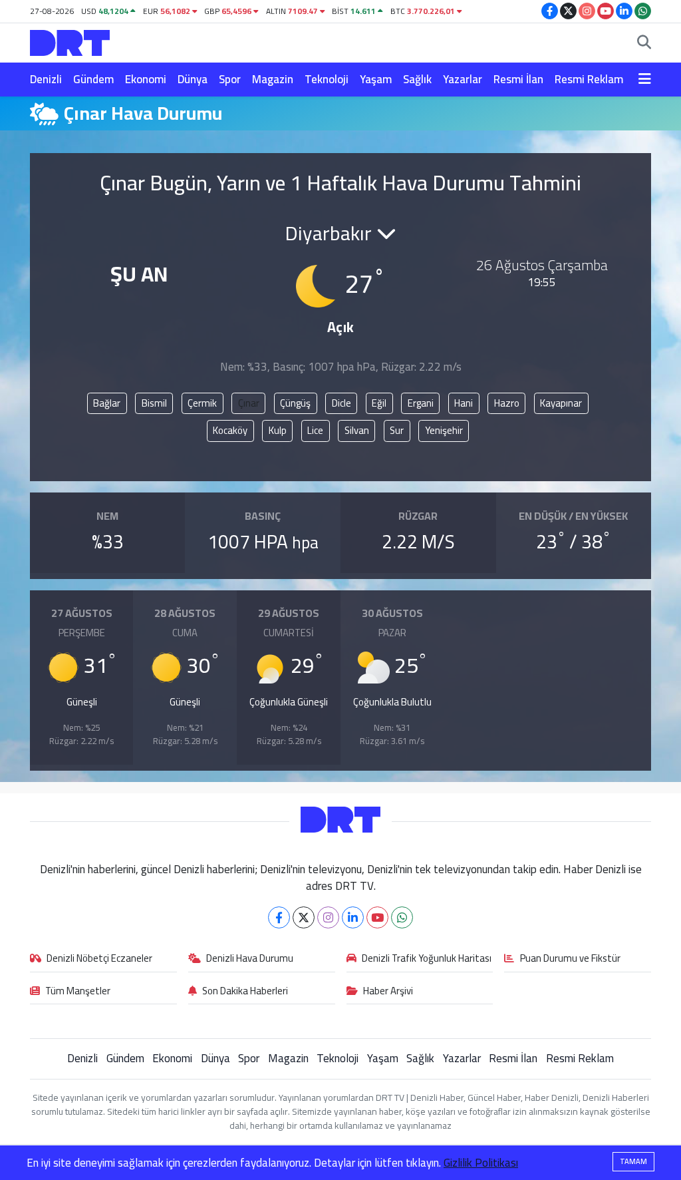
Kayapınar (561, 403)
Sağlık (417, 79)
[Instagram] (328, 917)
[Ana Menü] (644, 80)
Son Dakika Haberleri (245, 992)
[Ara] (644, 43)
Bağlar (106, 403)
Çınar (248, 403)
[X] (304, 917)
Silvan (356, 430)
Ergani (421, 403)
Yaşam (376, 79)
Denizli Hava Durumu (249, 959)
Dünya (192, 79)
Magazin (272, 79)
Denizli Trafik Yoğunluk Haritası (426, 959)
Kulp (278, 430)
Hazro (506, 403)
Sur (397, 430)
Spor (230, 79)
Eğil (379, 403)
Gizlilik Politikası (481, 1162)
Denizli (46, 79)
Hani (463, 403)
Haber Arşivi (388, 992)
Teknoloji (326, 79)
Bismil (154, 403)
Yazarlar (462, 79)
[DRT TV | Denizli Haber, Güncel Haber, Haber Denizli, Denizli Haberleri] (70, 41)
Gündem (93, 79)
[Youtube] (377, 917)
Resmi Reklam (589, 79)
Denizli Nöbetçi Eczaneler (99, 959)
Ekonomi (145, 79)
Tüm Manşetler (77, 992)
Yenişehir (444, 430)
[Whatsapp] (402, 917)
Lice (315, 430)
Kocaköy (230, 430)
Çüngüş (295, 403)
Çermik (202, 403)
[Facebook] (279, 917)
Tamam (633, 1161)
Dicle (341, 403)
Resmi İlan (518, 79)
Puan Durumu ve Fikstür (570, 959)
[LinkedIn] (353, 917)
